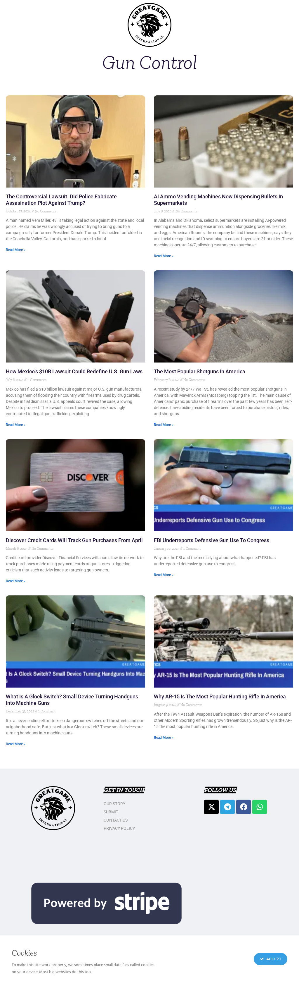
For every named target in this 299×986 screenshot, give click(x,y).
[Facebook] (243, 807)
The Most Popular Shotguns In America (200, 371)
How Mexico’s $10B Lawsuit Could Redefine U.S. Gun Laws (74, 371)
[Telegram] (227, 807)
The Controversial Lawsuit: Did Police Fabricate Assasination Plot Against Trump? (61, 199)
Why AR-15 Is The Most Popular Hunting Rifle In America (220, 696)
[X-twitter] (211, 807)
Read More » (15, 250)
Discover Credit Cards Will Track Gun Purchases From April (74, 540)
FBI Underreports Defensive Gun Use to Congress (211, 540)
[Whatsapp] (259, 807)
